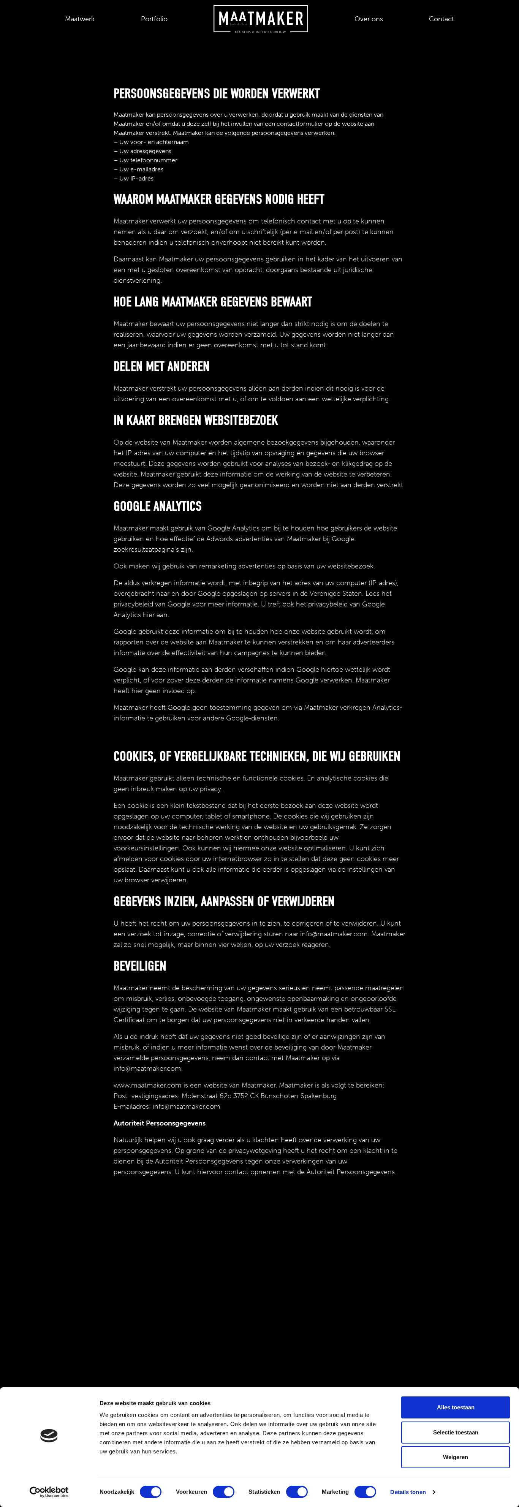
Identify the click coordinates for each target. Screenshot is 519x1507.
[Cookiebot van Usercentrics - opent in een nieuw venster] (49, 1492)
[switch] (223, 1492)
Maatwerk (80, 19)
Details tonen (408, 1492)
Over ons (368, 19)
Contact (441, 19)
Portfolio (154, 19)
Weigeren (455, 1457)
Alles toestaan (456, 1407)
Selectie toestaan (455, 1432)
